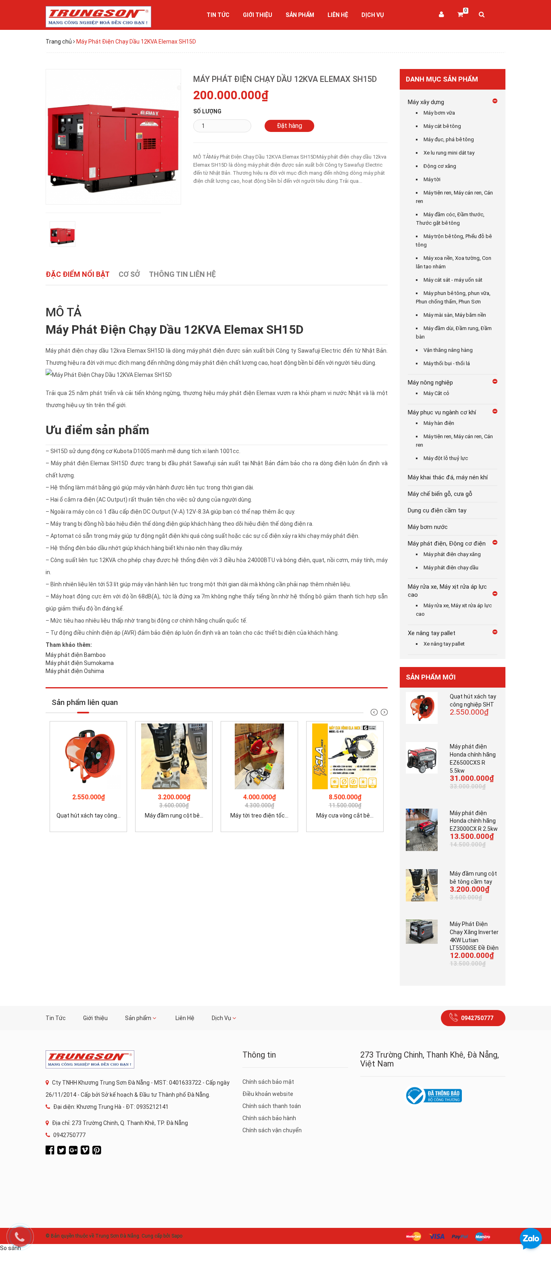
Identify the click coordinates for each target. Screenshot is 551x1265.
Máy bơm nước (428, 527)
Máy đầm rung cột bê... (174, 815)
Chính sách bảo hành (269, 1118)
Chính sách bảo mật (268, 1082)
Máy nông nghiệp (430, 382)
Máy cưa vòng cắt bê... (345, 815)
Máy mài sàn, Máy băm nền (455, 315)
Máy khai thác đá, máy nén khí (448, 477)
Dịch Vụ (372, 15)
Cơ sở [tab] (129, 274)
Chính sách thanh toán (271, 1106)
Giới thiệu (257, 15)
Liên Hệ (338, 15)
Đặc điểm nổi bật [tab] (78, 274)
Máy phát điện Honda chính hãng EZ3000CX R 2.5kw (474, 821)
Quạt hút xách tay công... (88, 815)
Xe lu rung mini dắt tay (449, 153)
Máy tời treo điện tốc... (259, 815)
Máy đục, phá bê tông (449, 139)
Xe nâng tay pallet (431, 633)
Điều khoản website (267, 1094)
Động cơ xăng (440, 166)
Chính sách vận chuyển (272, 1130)
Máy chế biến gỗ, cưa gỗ (440, 494)
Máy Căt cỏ (436, 393)
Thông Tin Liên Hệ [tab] (182, 274)
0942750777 (477, 1018)
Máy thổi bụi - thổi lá (447, 363)
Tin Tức (218, 15)
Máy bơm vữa (439, 113)
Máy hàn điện (439, 423)
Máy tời (432, 179)
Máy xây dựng (426, 102)
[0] (460, 15)
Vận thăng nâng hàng (448, 350)
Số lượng (207, 111)
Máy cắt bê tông (442, 126)
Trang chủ (59, 41)
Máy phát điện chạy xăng (452, 554)
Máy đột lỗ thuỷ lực (446, 458)
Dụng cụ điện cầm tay (437, 510)
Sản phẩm (300, 15)
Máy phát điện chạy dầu (451, 568)
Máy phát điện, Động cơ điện (447, 543)
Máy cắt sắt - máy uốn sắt (453, 280)
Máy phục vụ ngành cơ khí (442, 412)
